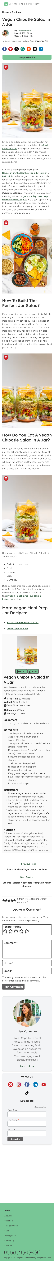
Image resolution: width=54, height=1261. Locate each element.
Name (8, 963)
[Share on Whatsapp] (22, 49)
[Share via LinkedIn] (41, 49)
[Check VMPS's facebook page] (27, 1084)
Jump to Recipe (27, 57)
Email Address (14, 1110)
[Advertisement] (27, 1172)
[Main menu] (47, 4)
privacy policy (40, 41)
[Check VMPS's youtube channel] (43, 1084)
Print (22, 671)
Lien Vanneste (24, 30)
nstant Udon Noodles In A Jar (22, 622)
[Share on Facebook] (4, 49)
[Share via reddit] (29, 49)
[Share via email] (35, 49)
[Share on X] (16, 49)
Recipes (16, 12)
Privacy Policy (10, 1235)
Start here (8, 1221)
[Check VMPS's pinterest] (10, 1084)
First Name (13, 1120)
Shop (6, 1230)
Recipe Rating (11, 926)
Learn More (27, 1066)
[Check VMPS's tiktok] (27, 1092)
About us (8, 1216)
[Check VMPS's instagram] (18, 1084)
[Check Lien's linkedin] (35, 1084)
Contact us (9, 1240)
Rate (34, 671)
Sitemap (8, 1245)
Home (5, 12)
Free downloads (11, 1225)
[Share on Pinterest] (10, 49)
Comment (10, 943)
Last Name (12, 1129)
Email (8, 971)
